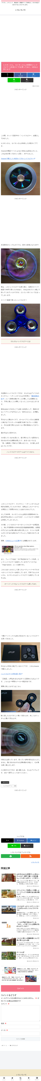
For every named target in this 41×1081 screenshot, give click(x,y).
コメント (5, 1004)
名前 (3, 1023)
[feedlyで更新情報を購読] (10, 856)
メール (4, 1030)
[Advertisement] (20, 39)
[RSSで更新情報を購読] (30, 856)
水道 (15, 786)
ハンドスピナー (7, 786)
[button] (27, 80)
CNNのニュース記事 (13, 541)
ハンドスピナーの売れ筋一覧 (11, 674)
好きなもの (6, 782)
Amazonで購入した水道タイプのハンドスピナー (17, 158)
